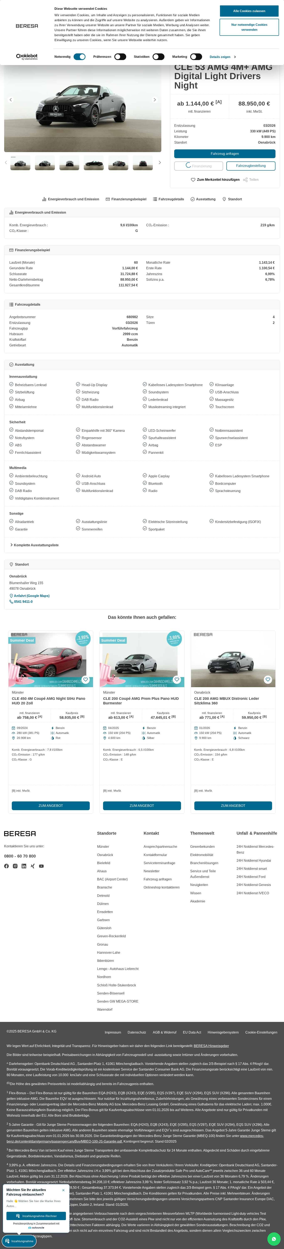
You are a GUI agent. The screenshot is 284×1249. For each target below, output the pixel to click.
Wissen (195, 893)
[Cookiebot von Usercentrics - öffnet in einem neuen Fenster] (27, 57)
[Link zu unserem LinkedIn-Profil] (24, 866)
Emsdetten (105, 912)
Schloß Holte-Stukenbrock (116, 985)
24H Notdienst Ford (251, 877)
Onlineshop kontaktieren (162, 887)
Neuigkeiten (199, 885)
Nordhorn (104, 977)
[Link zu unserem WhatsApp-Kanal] (274, 1239)
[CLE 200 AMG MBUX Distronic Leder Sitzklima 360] (233, 659)
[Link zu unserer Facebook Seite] (6, 866)
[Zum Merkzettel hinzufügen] (85, 680)
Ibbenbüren (105, 960)
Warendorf (104, 1009)
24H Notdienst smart (252, 868)
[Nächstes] (155, 100)
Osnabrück (105, 855)
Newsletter (151, 871)
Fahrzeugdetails (171, 199)
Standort (235, 199)
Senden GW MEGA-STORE (117, 1001)
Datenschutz (137, 1032)
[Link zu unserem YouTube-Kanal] (41, 866)
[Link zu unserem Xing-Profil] (32, 866)
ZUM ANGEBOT (51, 805)
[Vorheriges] (10, 100)
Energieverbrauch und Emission (73, 199)
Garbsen (103, 920)
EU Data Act (192, 1032)
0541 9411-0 (23, 601)
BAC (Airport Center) (112, 879)
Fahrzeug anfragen (225, 153)
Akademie (197, 901)
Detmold (103, 895)
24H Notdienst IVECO (253, 893)
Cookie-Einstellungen (261, 1032)
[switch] (120, 56)
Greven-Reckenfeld (111, 936)
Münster (103, 846)
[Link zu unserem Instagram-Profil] (15, 866)
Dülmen (103, 904)
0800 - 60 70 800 (20, 856)
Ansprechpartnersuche (160, 846)
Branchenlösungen (204, 863)
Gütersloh (104, 928)
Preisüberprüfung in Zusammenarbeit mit (36, 1223)
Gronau (102, 944)
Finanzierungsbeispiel (128, 199)
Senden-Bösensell (111, 993)
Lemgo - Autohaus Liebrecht (117, 969)
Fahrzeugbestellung (251, 165)
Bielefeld (103, 863)
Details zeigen (220, 57)
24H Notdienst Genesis (254, 885)
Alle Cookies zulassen (249, 11)
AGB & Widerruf (164, 1032)
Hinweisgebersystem (223, 1032)
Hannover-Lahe (108, 952)
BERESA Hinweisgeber (211, 1046)
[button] (19, 1241)
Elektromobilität (201, 855)
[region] (83, 108)
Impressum (113, 1032)
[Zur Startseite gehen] (25, 833)
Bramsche (104, 887)
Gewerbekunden (202, 846)
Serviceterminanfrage (159, 863)
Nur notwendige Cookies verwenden (249, 27)
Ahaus (102, 871)
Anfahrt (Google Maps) (31, 596)
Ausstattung (206, 199)
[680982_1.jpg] (82, 99)
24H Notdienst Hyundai (254, 860)
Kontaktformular (155, 855)
